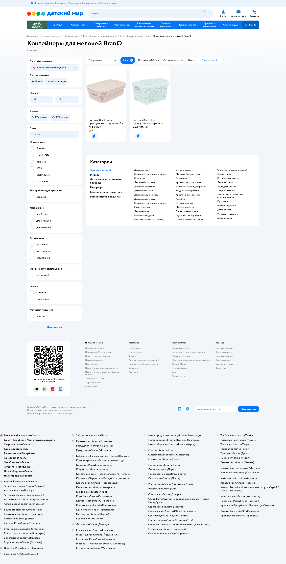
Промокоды (91, 364)
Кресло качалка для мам (188, 195)
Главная (31, 36)
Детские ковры (225, 182)
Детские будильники (145, 182)
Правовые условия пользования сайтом (70, 406)
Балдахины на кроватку (187, 190)
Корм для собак (223, 360)
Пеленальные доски (144, 215)
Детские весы (141, 170)
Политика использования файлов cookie (102, 373)
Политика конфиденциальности (101, 368)
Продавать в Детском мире (99, 352)
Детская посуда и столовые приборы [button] (106, 181)
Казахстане (56, 413)
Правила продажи (94, 360)
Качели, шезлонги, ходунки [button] (106, 192)
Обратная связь (93, 382)
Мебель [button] (94, 174)
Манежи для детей (185, 207)
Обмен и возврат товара (97, 356)
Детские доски (225, 218)
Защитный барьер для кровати (191, 186)
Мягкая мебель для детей (188, 174)
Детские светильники (145, 186)
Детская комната (49, 36)
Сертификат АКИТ (94, 378)
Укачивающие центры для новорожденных (230, 196)
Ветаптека (220, 368)
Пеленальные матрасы (187, 211)
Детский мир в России (38, 413)
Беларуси (69, 413)
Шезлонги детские (226, 205)
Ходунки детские (226, 190)
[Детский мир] (55, 13)
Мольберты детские (227, 214)
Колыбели (181, 199)
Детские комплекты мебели (190, 219)
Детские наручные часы (146, 195)
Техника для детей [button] (101, 170)
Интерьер (71, 36)
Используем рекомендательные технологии (49, 410)
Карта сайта (91, 386)
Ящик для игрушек (226, 186)
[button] (250, 25)
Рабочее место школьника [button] (105, 196)
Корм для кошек (223, 352)
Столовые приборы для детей (232, 170)
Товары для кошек (224, 348)
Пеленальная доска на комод (148, 219)
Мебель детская (142, 207)
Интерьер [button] (96, 187)
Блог (174, 371)
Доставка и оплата (94, 348)
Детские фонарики (144, 190)
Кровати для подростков (188, 182)
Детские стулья (183, 170)
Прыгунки (222, 201)
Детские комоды (184, 203)
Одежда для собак (224, 364)
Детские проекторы (144, 199)
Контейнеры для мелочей (135, 36)
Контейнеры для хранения (98, 36)
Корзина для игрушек (228, 178)
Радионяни (139, 178)
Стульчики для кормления (189, 215)
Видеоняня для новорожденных (150, 174)
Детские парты (141, 211)
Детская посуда (225, 174)
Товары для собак (224, 356)
